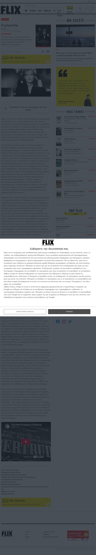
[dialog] (48, 277)
